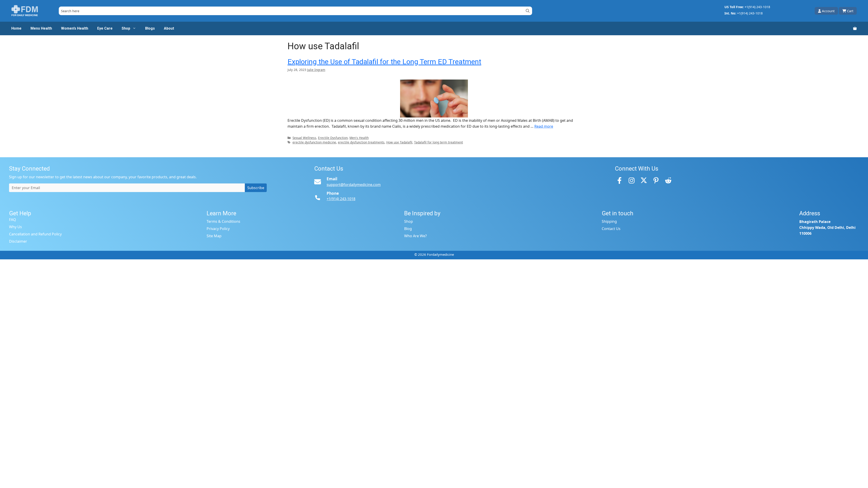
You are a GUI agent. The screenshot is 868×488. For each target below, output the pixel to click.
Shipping (609, 221)
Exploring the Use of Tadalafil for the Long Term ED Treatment (384, 61)
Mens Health (41, 28)
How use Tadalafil (399, 142)
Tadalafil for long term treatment (438, 142)
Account (828, 11)
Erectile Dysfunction (333, 138)
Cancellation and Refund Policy (35, 234)
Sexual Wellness (304, 138)
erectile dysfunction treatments (361, 142)
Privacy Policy (218, 228)
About (169, 28)
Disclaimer (18, 241)
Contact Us (611, 228)
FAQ (12, 219)
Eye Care (105, 28)
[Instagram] (631, 180)
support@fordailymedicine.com (354, 184)
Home (16, 28)
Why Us (15, 226)
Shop (126, 28)
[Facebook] (619, 180)
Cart (850, 11)
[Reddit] (668, 180)
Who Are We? (415, 235)
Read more (543, 126)
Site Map (214, 235)
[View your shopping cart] (855, 28)
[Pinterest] (655, 180)
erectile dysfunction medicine (314, 142)
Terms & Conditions (223, 221)
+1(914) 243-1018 (757, 7)
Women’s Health (74, 28)
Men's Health (359, 138)
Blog (408, 228)
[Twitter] (643, 180)
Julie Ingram (316, 70)
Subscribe (255, 187)
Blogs (150, 28)
